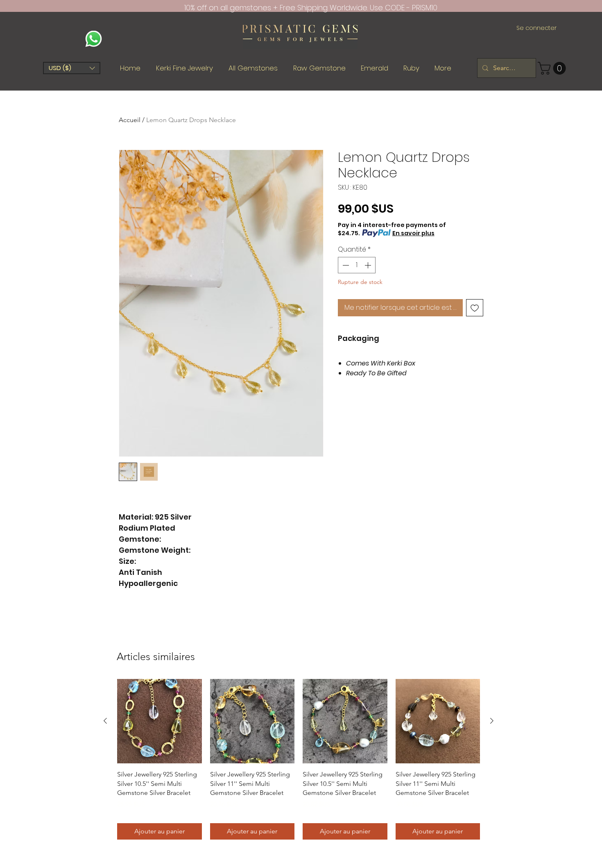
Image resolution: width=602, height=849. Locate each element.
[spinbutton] (357, 265)
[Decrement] (345, 265)
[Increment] (368, 265)
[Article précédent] (105, 721)
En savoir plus (413, 233)
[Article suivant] (492, 721)
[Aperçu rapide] (159, 721)
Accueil (129, 120)
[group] (298, 759)
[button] (71, 68)
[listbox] (71, 68)
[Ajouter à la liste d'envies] (474, 307)
